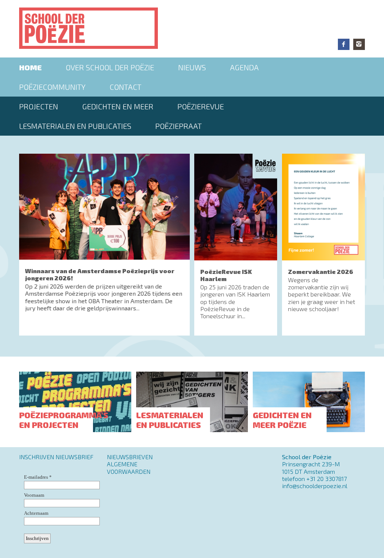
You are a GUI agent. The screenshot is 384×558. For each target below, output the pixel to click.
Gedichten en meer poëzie (282, 419)
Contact (125, 86)
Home (30, 67)
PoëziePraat (178, 125)
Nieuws (192, 67)
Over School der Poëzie (110, 67)
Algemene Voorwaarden (128, 467)
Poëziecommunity (52, 86)
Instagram (359, 44)
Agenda (244, 67)
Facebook (344, 44)
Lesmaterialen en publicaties (75, 125)
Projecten (38, 106)
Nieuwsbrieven (130, 456)
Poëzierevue (200, 106)
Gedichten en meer (117, 106)
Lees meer (104, 244)
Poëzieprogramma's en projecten (63, 419)
